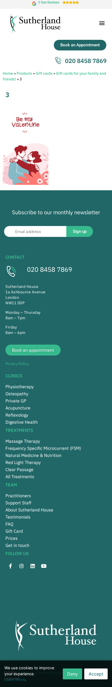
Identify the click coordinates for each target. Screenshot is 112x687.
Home (8, 73)
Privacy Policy (17, 363)
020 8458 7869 (49, 269)
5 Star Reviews (48, 2)
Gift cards (44, 73)
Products (24, 73)
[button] (102, 22)
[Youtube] (44, 566)
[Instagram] (21, 566)
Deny (72, 674)
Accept (96, 674)
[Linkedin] (33, 566)
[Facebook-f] (10, 566)
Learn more (14, 679)
